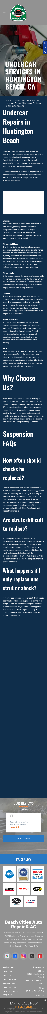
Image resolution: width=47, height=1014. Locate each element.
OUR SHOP (8, 971)
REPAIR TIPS (9, 983)
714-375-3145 (19, 933)
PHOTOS (7, 975)
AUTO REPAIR (9, 979)
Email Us (40, 996)
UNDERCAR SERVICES (15, 106)
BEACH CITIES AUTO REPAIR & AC (20, 100)
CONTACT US (9, 987)
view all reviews (23, 838)
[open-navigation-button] (4, 12)
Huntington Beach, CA (18, 819)
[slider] (23, 807)
